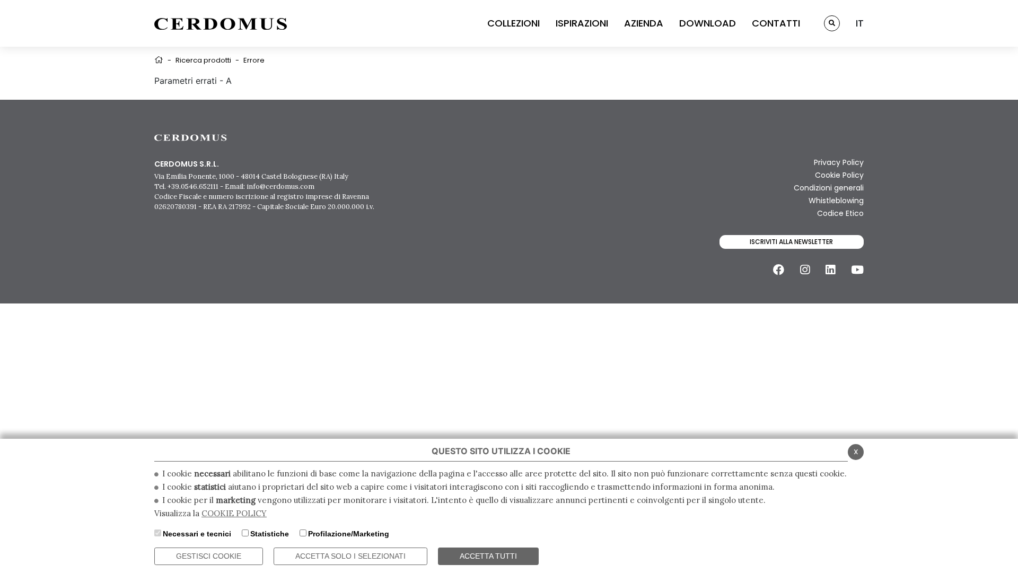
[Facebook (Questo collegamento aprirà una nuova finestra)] (778, 269)
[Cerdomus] (220, 23)
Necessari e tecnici (197, 533)
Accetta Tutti (488, 556)
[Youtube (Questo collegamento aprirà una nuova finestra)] (857, 269)
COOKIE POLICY (234, 513)
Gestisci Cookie (208, 556)
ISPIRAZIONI (582, 23)
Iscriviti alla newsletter (791, 241)
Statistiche (269, 533)
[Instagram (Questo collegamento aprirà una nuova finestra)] (805, 269)
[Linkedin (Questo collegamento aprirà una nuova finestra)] (830, 269)
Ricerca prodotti (203, 60)
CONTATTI (776, 23)
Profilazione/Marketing (348, 533)
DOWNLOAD (707, 23)
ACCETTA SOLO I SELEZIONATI (350, 556)
